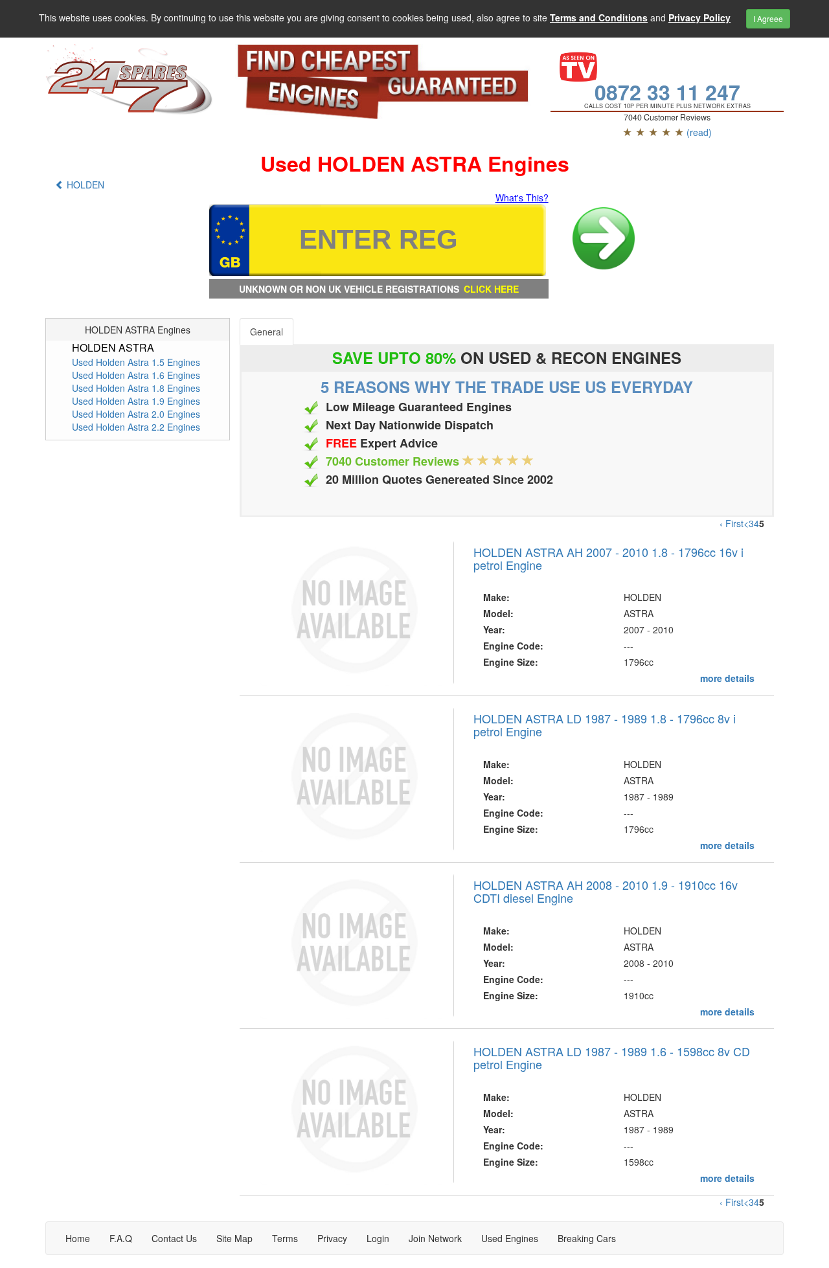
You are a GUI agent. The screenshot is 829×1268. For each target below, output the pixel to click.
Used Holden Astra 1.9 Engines (136, 400)
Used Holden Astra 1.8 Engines (136, 387)
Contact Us (174, 1238)
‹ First (732, 523)
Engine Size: (510, 661)
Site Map (234, 1238)
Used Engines (509, 1238)
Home (77, 1238)
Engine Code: (513, 645)
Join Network (435, 1238)
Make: (496, 597)
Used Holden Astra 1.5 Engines (136, 362)
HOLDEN (84, 184)
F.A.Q (120, 1238)
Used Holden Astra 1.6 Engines (136, 374)
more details (727, 678)
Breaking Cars (587, 1238)
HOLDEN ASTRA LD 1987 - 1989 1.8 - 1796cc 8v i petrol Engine (604, 725)
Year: (494, 629)
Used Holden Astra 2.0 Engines (136, 413)
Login (378, 1238)
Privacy (332, 1238)
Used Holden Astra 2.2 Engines (136, 426)
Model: (498, 613)
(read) (699, 132)
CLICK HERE (491, 288)
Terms (285, 1238)
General (266, 331)
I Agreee (768, 18)
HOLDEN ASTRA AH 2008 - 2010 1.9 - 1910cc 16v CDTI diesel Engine (605, 891)
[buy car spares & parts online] (130, 79)
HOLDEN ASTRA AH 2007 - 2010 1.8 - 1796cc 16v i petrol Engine (608, 558)
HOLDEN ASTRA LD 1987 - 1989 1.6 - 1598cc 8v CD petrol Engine (611, 1057)
